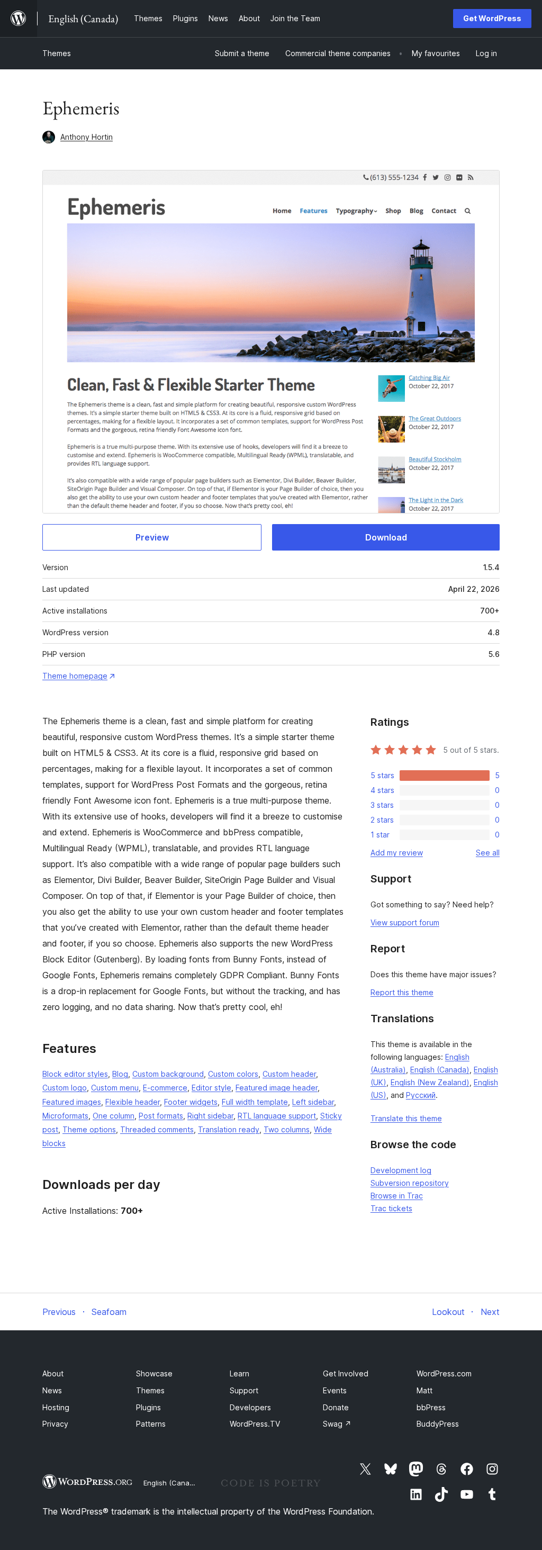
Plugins (148, 1407)
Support (244, 1390)
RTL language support (277, 1115)
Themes (56, 53)
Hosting (55, 1407)
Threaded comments (157, 1129)
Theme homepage (74, 675)
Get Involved (345, 1373)
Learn (239, 1373)
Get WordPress (492, 18)
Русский (421, 1095)
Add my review (397, 852)
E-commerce (165, 1087)
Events (335, 1390)
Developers (250, 1407)
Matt (424, 1390)
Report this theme (402, 992)
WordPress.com (444, 1373)
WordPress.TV (255, 1423)
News (52, 1390)
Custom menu (115, 1087)
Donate (336, 1407)
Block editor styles (75, 1073)
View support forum (405, 922)
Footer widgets (191, 1101)
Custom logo (64, 1087)
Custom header (289, 1073)
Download (386, 537)
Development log (401, 1170)
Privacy (55, 1423)
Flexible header (132, 1101)
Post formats (161, 1115)
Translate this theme (406, 1118)
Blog (120, 1073)
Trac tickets (391, 1208)
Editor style (211, 1087)
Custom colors (233, 1073)
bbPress (431, 1407)
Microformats (65, 1115)
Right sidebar (210, 1115)
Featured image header (277, 1087)
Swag (337, 1423)
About (53, 1373)
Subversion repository (410, 1182)
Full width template (255, 1101)
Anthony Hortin (86, 136)
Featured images (71, 1101)
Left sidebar (313, 1101)
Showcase (154, 1373)
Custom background (168, 1073)
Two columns (287, 1129)
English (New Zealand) (430, 1082)
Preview (152, 537)
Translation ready (228, 1129)
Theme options (89, 1129)
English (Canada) (439, 1069)
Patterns (151, 1423)
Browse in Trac (397, 1195)
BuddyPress (438, 1423)
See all (488, 852)
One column (113, 1115)
